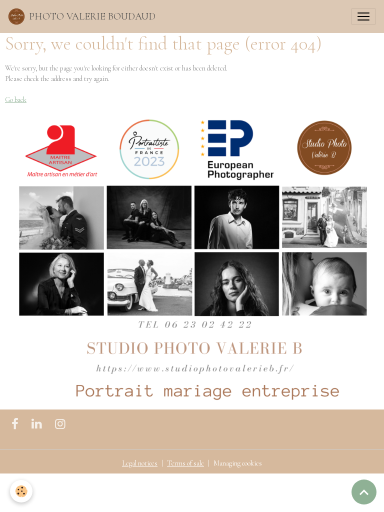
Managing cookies (238, 463)
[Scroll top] (364, 492)
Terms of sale (185, 463)
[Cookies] (21, 491)
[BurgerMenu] (363, 16)
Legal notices (140, 463)
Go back (15, 100)
